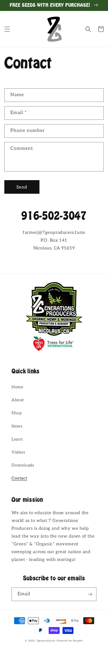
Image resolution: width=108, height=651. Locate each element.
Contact (19, 478)
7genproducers (46, 640)
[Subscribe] (90, 594)
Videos (18, 452)
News (17, 426)
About (18, 400)
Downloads (23, 465)
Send (21, 187)
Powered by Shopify (70, 640)
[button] (7, 29)
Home (17, 387)
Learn (17, 439)
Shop (17, 413)
